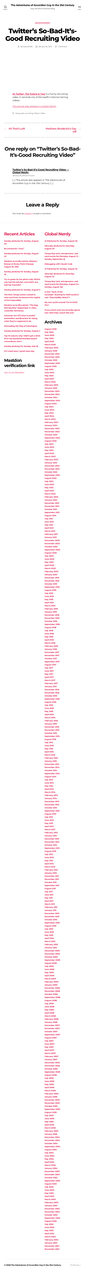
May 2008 (49, 1010)
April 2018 (49, 640)
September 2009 (52, 960)
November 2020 (52, 543)
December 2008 (52, 988)
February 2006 (51, 1094)
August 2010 (50, 926)
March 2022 (50, 494)
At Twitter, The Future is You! (28, 94)
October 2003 (51, 1178)
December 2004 (52, 1137)
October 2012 (51, 845)
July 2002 (49, 1224)
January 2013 (51, 836)
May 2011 (49, 898)
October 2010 (51, 920)
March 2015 (50, 755)
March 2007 (50, 1053)
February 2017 (51, 683)
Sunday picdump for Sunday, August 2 (22, 331)
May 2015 (49, 749)
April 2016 (49, 714)
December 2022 (52, 466)
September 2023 (52, 438)
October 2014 (51, 770)
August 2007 (51, 1038)
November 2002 (52, 1212)
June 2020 (49, 559)
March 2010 (50, 941)
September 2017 (52, 662)
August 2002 (51, 1221)
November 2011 (52, 879)
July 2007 (49, 1041)
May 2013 (49, 823)
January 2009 (51, 985)
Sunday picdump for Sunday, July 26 (21, 346)
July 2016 (49, 705)
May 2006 (49, 1084)
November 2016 (52, 693)
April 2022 (49, 491)
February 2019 (51, 609)
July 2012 (49, 854)
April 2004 (49, 1162)
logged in (28, 213)
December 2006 (52, 1062)
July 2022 (49, 481)
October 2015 (51, 733)
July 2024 (49, 407)
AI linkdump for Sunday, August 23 (61, 269)
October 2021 (51, 509)
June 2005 (49, 1118)
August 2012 (50, 851)
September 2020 (52, 550)
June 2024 (49, 410)
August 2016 (50, 702)
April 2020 (49, 565)
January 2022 (51, 500)
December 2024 (52, 391)
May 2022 (49, 487)
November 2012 (52, 842)
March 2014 (50, 792)
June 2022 (49, 484)
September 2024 (52, 400)
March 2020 (50, 568)
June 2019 (49, 596)
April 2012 (49, 864)
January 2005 (51, 1134)
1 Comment (62, 47)
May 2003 (49, 1193)
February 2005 (51, 1131)
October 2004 (51, 1143)
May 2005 (49, 1122)
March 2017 (50, 680)
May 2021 (49, 525)
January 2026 (51, 351)
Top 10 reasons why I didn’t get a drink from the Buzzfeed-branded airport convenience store (22, 339)
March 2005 (50, 1128)
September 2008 (52, 997)
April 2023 (49, 453)
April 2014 (49, 789)
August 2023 (51, 441)
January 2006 (51, 1097)
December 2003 (52, 1171)
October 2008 (51, 994)
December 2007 (52, 1025)
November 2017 (52, 655)
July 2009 (49, 966)
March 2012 (50, 867)
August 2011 (50, 888)
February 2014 (51, 795)
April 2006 (49, 1087)
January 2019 (51, 612)
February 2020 (51, 571)
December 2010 (52, 913)
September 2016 (52, 699)
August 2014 (50, 777)
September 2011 (52, 885)
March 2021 (50, 531)
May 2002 (49, 1230)
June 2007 (49, 1044)
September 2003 (52, 1181)
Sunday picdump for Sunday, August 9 (22, 290)
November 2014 (52, 767)
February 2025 (51, 385)
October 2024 (51, 397)
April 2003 (49, 1196)
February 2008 (51, 1019)
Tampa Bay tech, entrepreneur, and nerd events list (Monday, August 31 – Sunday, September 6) (62, 256)
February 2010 (51, 944)
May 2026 (49, 338)
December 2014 (52, 764)
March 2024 (50, 419)
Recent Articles (19, 233)
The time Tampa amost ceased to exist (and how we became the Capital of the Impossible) (22, 297)
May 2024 (49, 413)
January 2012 (51, 873)
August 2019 (50, 590)
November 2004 (52, 1140)
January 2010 (51, 947)
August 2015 (50, 739)
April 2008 (49, 1013)
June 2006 (49, 1081)
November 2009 (52, 954)
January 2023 (51, 463)
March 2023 (50, 456)
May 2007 (49, 1047)
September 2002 (52, 1218)
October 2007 (51, 1031)
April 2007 (49, 1050)
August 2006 (51, 1075)
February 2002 (51, 1240)
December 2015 (52, 727)
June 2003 (49, 1190)
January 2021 (51, 537)
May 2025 (49, 376)
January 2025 (51, 388)
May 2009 (49, 972)
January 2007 (51, 1059)
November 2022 (52, 469)
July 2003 (49, 1187)
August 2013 (50, 814)
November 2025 (52, 357)
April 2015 (49, 752)
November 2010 (52, 916)
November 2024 (52, 394)
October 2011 (51, 882)
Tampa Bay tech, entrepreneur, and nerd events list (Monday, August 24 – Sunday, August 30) (62, 284)
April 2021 (49, 528)
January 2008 (51, 1022)
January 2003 (51, 1205)
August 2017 (50, 665)
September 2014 (52, 773)
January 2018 (51, 649)
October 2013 (51, 808)
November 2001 (52, 1249)
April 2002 (49, 1233)
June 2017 (49, 671)
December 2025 (52, 354)
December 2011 (52, 876)
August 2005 (51, 1112)
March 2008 (50, 1016)
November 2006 (52, 1066)
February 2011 (51, 907)
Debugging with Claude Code (58, 264)
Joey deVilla (28, 47)
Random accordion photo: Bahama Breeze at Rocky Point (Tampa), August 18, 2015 (20, 264)
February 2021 (51, 534)
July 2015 (49, 742)
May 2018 (49, 637)
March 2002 (50, 1237)
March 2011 (50, 904)
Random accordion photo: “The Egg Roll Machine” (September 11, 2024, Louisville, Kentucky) (21, 308)
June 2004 (49, 1156)
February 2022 (51, 497)
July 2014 (49, 780)
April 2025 (49, 379)
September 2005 (52, 1109)
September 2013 (52, 811)
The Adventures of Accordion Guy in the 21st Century (42, 5)
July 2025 (49, 369)
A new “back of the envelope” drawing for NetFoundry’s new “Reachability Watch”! (62, 295)
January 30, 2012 (45, 47)
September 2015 (52, 736)
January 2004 (51, 1168)
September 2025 (52, 363)
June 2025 (49, 372)
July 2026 (49, 332)
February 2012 (51, 870)
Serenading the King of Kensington (20, 326)
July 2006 (49, 1078)
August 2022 (51, 478)
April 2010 (49, 938)
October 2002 (51, 1215)
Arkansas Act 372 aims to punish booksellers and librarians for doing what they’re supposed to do (20, 318)
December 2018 (52, 615)
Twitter (37, 113)
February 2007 (51, 1056)
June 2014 (49, 783)
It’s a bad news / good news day (19, 351)
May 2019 (49, 599)
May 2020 (49, 562)
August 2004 (51, 1150)
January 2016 (51, 724)
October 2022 (51, 472)
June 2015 (49, 745)
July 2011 (49, 892)
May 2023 (49, 450)
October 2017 (51, 658)
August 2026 (51, 329)
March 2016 (50, 717)
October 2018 (51, 621)
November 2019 (52, 581)
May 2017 (49, 674)
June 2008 (49, 1007)
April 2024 (49, 416)
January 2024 (51, 425)
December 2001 (52, 1246)
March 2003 (50, 1199)
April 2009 (49, 975)
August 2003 (51, 1184)
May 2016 (49, 711)
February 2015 (51, 758)
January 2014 (51, 798)
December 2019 (52, 578)
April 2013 (49, 826)
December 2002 (52, 1209)
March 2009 (50, 979)
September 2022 (52, 475)
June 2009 (49, 969)
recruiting (29, 113)
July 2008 (49, 1003)
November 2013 (52, 805)
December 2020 (52, 540)
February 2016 (51, 721)
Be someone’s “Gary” (14, 249)
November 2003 (52, 1174)
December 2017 (52, 652)
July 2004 (49, 1153)
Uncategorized (42, 23)
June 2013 (49, 820)
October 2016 (51, 696)
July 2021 (49, 519)
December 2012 (52, 839)
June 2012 (49, 857)
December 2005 (52, 1100)
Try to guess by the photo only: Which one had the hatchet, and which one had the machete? (22, 282)
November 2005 (52, 1103)
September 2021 (52, 512)
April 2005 (49, 1125)
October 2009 (51, 957)
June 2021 (49, 522)
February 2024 (51, 422)
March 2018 (50, 643)
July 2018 (49, 630)
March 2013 (50, 829)
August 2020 (51, 553)
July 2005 (49, 1115)
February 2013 (51, 832)
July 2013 (49, 817)
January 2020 (51, 574)
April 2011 (49, 901)
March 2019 (50, 606)
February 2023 (51, 459)
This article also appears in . (34, 106)
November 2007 (52, 1028)
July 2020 (49, 556)
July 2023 (49, 444)
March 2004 (50, 1165)
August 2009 (51, 963)
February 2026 (51, 348)
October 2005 (51, 1106)
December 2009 (52, 951)
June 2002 (49, 1227)
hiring (17, 113)
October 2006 (51, 1069)
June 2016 (49, 708)
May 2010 (49, 935)
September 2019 (52, 587)
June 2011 (49, 895)
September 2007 (52, 1035)
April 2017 (49, 677)
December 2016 (52, 689)
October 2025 (51, 360)
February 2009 (51, 982)
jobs (22, 113)
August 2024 (51, 404)
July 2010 (49, 929)
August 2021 (50, 515)
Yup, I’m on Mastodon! (14, 372)
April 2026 (49, 341)
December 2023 (52, 428)
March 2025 (50, 382)
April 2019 (49, 602)
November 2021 (52, 506)
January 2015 (51, 761)
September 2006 (52, 1072)
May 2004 (49, 1159)
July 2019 (49, 593)
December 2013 (52, 801)
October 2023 (51, 435)
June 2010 (49, 932)
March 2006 (50, 1090)
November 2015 (52, 730)
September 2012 (52, 848)
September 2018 (52, 624)
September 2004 (52, 1146)
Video (43, 113)
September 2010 (52, 923)
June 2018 (49, 634)
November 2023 (52, 432)
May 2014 (49, 786)
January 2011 (50, 910)
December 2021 (52, 503)
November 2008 (52, 991)
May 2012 (49, 860)
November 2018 (52, 618)
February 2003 (51, 1202)
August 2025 (51, 366)
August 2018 (50, 627)
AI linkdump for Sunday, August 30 (61, 241)
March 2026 (50, 344)
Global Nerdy (58, 233)
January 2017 (51, 686)
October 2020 (51, 547)
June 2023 (49, 447)
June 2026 (49, 335)
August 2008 (51, 1000)
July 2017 (49, 668)
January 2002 (51, 1243)
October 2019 (51, 584)
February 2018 (51, 646)
